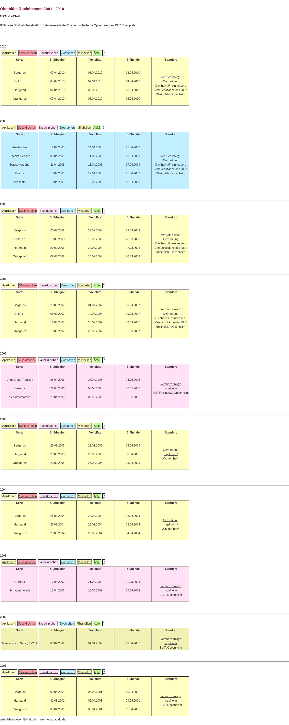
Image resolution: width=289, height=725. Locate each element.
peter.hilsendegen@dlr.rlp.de (18, 719)
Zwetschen (68, 53)
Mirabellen (84, 53)
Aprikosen (8, 127)
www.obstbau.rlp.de (52, 719)
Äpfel (97, 53)
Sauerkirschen (49, 53)
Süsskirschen (28, 53)
